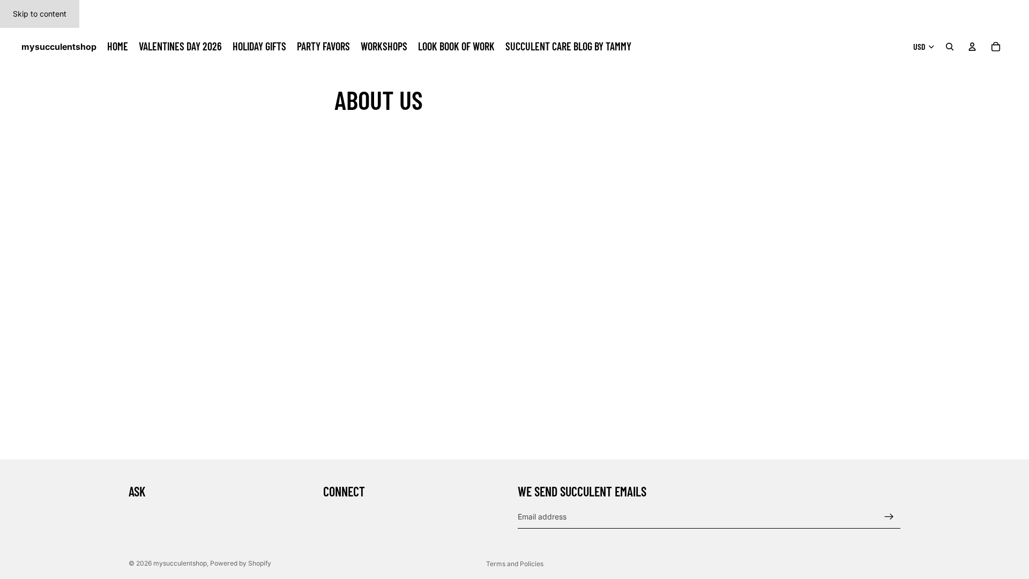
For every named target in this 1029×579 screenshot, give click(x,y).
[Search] (949, 46)
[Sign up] (889, 517)
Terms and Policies (514, 564)
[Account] (972, 46)
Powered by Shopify (240, 563)
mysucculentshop (180, 563)
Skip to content (39, 13)
